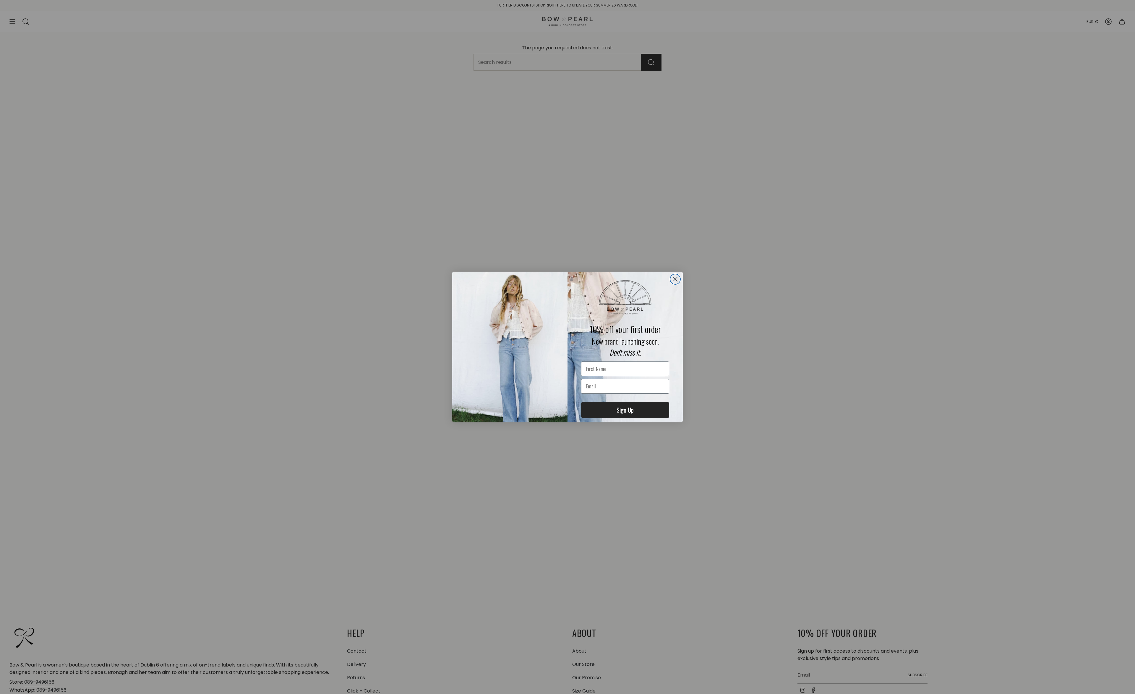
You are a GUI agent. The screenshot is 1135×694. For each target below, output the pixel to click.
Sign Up (625, 410)
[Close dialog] (675, 279)
